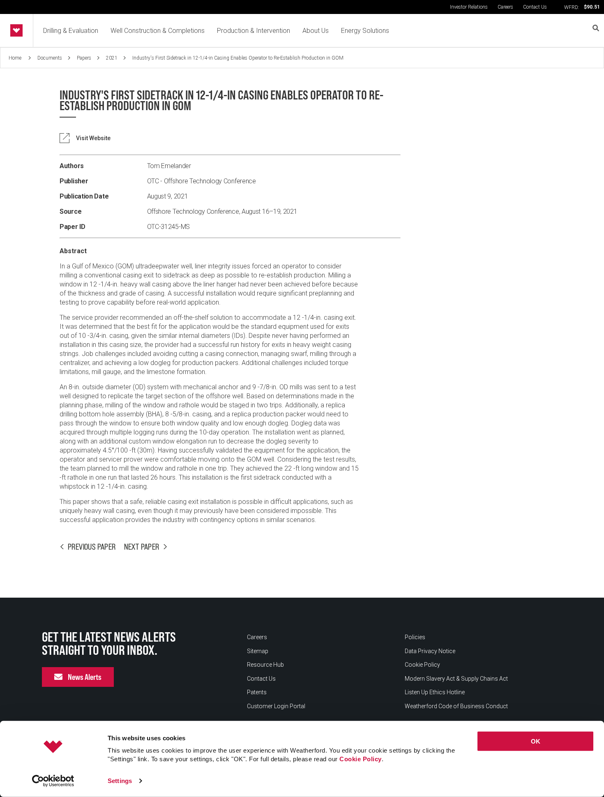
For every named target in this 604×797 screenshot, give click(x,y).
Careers (505, 7)
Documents (49, 58)
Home (16, 58)
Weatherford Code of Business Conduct (456, 706)
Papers (84, 58)
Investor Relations (469, 7)
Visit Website (93, 138)
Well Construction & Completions (158, 31)
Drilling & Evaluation (70, 31)
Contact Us (535, 7)
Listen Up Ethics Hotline (435, 692)
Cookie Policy (360, 758)
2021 (112, 58)
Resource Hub (265, 664)
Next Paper (141, 547)
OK (535, 741)
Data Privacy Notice (430, 651)
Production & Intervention (253, 31)
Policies (415, 637)
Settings (120, 780)
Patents (257, 692)
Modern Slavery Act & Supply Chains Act (456, 678)
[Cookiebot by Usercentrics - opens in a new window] (53, 781)
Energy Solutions (365, 31)
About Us (315, 31)
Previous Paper (92, 547)
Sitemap (257, 651)
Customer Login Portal (276, 706)
